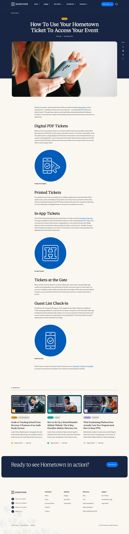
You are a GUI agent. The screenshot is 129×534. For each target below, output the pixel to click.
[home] (19, 4)
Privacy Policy (14, 525)
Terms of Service (24, 525)
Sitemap (33, 525)
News (46, 499)
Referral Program (88, 507)
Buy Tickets (105, 496)
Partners (47, 507)
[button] (37, 4)
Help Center (105, 503)
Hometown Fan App (86, 218)
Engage (66, 496)
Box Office (67, 499)
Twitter (82, 366)
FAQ (84, 499)
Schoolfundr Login (107, 499)
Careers (47, 511)
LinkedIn (90, 366)
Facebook (76, 366)
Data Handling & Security (90, 511)
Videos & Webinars (88, 503)
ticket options (81, 107)
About (46, 496)
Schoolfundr (67, 503)
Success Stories (49, 503)
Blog (84, 496)
